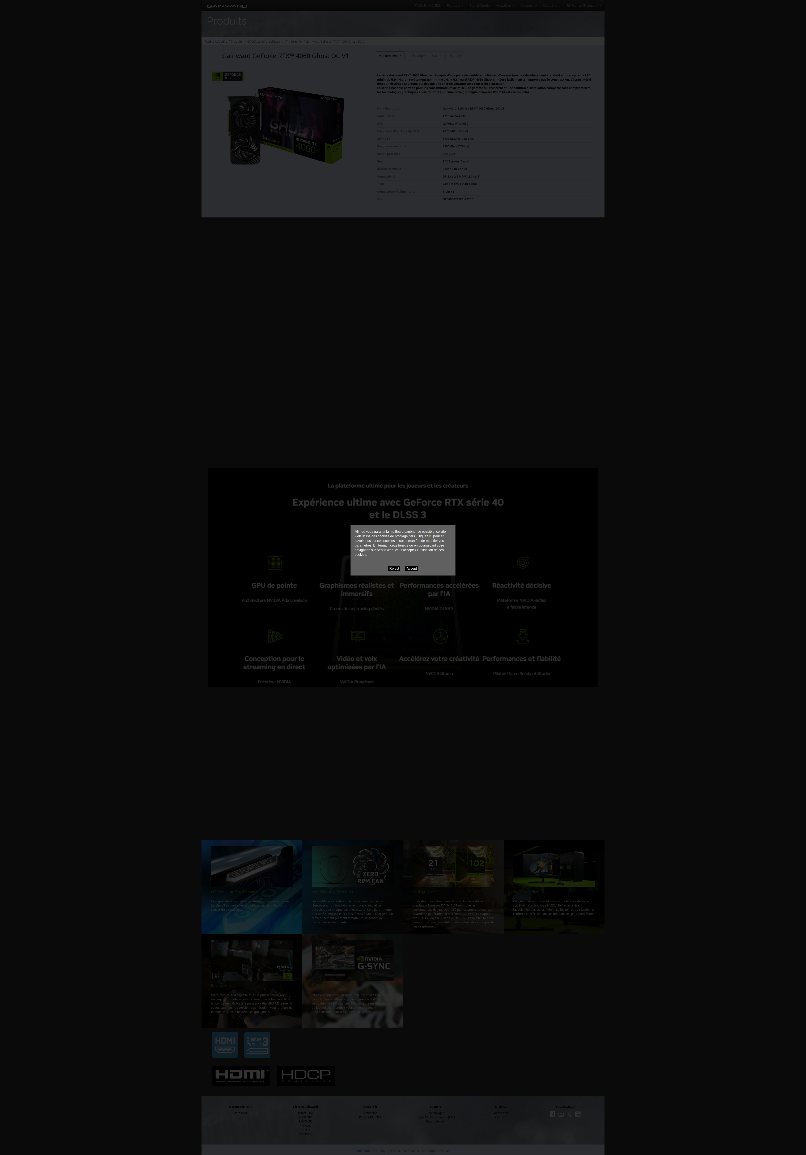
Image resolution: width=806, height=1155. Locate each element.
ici (430, 536)
